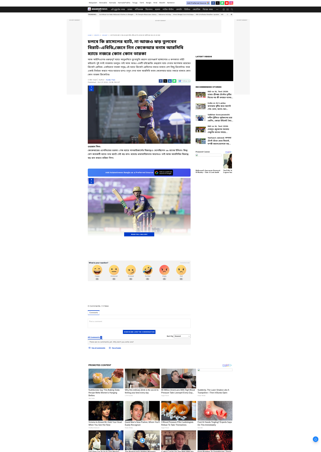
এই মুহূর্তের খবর (118, 9)
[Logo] (98, 9)
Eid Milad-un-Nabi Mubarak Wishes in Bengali (116, 14)
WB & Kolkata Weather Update (207, 14)
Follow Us (186, 81)
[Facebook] (213, 3)
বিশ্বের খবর (208, 9)
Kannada (112, 3)
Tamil (142, 3)
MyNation (171, 3)
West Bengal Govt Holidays (183, 14)
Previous (227, 14)
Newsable (103, 3)
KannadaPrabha (124, 3)
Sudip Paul (110, 80)
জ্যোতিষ (196, 9)
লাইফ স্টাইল (168, 9)
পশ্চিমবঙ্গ (139, 9)
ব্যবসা (157, 9)
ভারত (129, 9)
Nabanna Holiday (165, 14)
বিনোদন (148, 9)
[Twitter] (218, 3)
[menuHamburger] (227, 9)
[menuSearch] (232, 9)
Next (231, 14)
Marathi (162, 3)
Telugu (135, 3)
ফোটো (179, 9)
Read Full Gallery (139, 234)
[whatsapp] (222, 3)
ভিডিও (187, 9)
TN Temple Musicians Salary (146, 14)
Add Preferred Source (196, 3)
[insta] (231, 3)
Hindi (155, 3)
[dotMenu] (217, 9)
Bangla (148, 3)
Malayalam (93, 3)
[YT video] (227, 3)
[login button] (224, 9)
